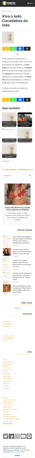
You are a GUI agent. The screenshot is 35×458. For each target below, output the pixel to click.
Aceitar (17, 455)
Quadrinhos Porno (9, 400)
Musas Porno (7, 369)
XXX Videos (7, 374)
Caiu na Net (7, 364)
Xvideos (5, 386)
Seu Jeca (6, 326)
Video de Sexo (8, 381)
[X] (27, 49)
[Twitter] (6, 438)
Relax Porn (6, 383)
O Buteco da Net (8, 336)
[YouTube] (23, 438)
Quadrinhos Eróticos (10, 409)
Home (4, 11)
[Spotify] (29, 438)
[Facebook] (20, 49)
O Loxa (5, 341)
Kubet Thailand (8, 362)
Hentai (5, 398)
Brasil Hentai (7, 407)
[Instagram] (17, 438)
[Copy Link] (5, 49)
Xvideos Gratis (8, 421)
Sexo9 (5, 371)
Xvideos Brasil (8, 402)
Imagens (9, 11)
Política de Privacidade (17, 452)
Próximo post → (25, 169)
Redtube (6, 367)
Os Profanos (7, 322)
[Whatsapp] (12, 49)
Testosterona (7, 324)
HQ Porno (6, 412)
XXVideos (6, 388)
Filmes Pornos (8, 405)
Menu (31, 3)
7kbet (5, 360)
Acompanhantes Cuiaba (11, 419)
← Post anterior (9, 169)
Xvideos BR (7, 378)
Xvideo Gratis (7, 376)
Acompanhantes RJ (9, 416)
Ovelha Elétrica (8, 338)
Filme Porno (7, 414)
